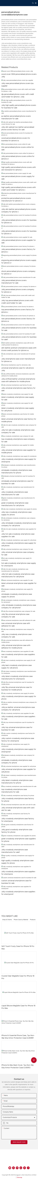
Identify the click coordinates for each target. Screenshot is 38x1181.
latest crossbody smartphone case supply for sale (17, 398)
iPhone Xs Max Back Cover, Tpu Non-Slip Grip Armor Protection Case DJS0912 (17, 1066)
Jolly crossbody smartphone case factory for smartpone (17, 820)
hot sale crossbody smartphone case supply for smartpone (18, 564)
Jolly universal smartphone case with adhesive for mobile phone (15, 646)
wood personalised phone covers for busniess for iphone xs (15, 139)
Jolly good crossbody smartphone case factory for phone (16, 831)
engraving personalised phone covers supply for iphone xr (18, 261)
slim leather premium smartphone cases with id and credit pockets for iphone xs (18, 349)
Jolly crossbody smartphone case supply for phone (18, 697)
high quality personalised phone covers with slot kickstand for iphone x (18, 168)
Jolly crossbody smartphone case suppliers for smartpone (18, 872)
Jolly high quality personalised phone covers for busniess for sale (18, 106)
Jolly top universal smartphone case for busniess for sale (16, 728)
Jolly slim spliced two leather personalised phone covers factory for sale (17, 128)
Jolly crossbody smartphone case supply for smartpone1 (18, 750)
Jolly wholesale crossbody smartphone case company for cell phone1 (18, 606)
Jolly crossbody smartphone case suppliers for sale (18, 717)
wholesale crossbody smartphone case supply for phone (16, 595)
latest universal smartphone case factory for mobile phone (18, 420)
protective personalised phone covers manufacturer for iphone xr (16, 199)
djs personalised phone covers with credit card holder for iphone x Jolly (17, 95)
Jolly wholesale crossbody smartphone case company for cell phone (18, 524)
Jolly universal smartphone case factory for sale (18, 389)
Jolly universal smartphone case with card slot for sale (17, 809)
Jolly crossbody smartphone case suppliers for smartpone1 (18, 893)
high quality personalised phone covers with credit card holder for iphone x (18, 188)
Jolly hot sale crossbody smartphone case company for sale (17, 431)
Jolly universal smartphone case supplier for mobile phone (18, 451)
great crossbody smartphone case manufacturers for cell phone (14, 504)
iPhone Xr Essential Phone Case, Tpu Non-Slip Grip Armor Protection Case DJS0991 (18, 1036)
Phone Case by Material (21, 919)
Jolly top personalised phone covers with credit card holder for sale (17, 301)
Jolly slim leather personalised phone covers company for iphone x (18, 210)
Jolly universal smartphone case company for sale (17, 553)
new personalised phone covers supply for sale (17, 177)
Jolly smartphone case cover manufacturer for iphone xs (18, 360)
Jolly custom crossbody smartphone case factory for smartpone (17, 739)
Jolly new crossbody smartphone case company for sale (16, 635)
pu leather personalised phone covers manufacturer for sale (16, 117)
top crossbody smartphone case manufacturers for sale (14, 790)
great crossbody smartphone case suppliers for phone (18, 840)
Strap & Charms (7, 919)
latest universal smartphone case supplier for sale (19, 584)
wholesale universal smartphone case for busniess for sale (17, 482)
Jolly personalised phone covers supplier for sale (18, 241)
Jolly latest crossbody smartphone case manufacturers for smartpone (17, 677)
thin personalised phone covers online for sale (17, 148)
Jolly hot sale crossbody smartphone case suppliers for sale (17, 535)
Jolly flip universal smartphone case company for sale (15, 615)
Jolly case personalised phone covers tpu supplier (17, 84)
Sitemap (19, 1177)
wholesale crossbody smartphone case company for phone (16, 761)
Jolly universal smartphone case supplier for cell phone (18, 770)
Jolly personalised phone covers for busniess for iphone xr (18, 232)
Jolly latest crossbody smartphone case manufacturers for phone (17, 781)
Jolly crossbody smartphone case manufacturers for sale (14, 493)
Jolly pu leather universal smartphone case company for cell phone (18, 708)
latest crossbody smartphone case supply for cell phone (17, 409)
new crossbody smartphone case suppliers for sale (18, 655)
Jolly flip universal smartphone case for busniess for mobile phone (16, 688)
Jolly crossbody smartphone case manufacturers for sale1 (14, 851)
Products (32, 919)
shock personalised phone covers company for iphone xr (18, 272)
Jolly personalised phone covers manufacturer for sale (13, 281)
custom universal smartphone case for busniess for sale (16, 882)
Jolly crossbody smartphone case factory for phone (17, 799)
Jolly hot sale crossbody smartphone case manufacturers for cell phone (17, 575)
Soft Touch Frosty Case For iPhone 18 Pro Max (17, 947)
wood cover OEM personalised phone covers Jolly (18, 75)
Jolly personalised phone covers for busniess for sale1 (18, 338)
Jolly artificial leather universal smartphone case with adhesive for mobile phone (18, 380)
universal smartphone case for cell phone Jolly (17, 369)
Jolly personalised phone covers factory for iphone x (18, 250)
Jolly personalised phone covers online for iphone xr (17, 157)
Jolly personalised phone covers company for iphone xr (17, 290)
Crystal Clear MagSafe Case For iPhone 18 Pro (17, 977)
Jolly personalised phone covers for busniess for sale (18, 329)
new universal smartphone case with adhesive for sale (15, 624)
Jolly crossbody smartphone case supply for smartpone (18, 460)
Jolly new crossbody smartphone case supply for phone (16, 513)
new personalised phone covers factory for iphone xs (18, 320)
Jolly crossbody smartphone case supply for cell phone (18, 544)
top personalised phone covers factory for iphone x (17, 311)
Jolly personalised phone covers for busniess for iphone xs (18, 221)
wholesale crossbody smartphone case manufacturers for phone (16, 471)
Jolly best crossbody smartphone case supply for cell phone (16, 666)
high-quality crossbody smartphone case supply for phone (17, 862)
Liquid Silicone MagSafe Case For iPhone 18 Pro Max (18, 1007)
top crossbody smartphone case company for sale (18, 440)
